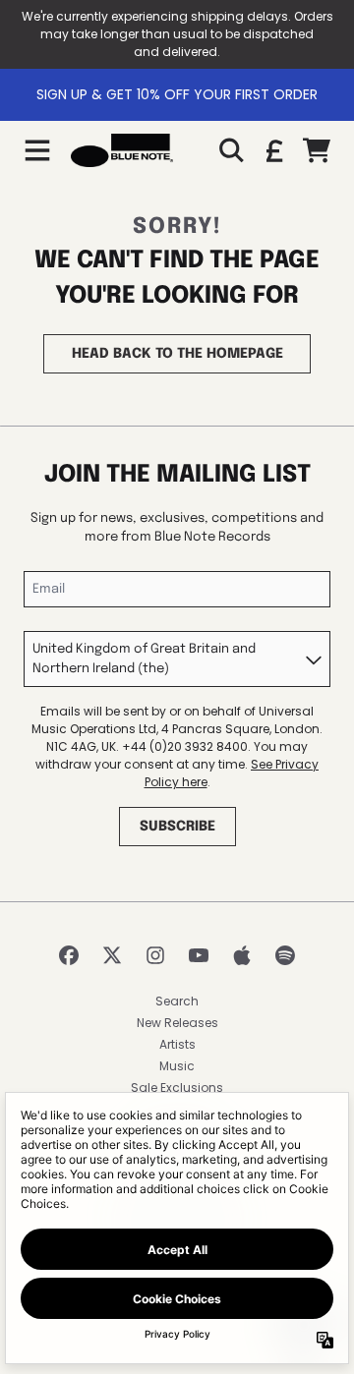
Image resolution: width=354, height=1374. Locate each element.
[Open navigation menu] (37, 150)
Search (177, 1001)
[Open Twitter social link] (112, 955)
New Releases (177, 1022)
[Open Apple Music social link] (242, 955)
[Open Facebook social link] (68, 955)
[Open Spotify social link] (285, 955)
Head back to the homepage (177, 354)
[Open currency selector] (273, 150)
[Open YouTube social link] (198, 955)
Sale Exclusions (177, 1087)
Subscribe (177, 826)
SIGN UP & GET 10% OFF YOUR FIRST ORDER (177, 94)
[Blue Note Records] (122, 150)
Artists (177, 1044)
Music (177, 1066)
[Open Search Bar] (230, 150)
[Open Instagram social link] (155, 955)
